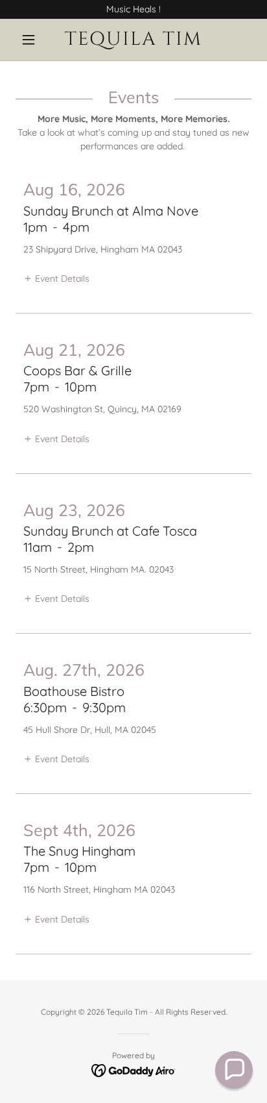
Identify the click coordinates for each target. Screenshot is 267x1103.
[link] (133, 39)
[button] (33, 40)
